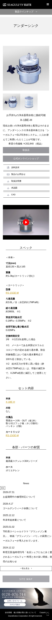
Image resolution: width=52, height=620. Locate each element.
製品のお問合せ (18, 174)
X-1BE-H (10, 402)
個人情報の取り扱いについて (25, 612)
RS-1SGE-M (12, 293)
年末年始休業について (14, 520)
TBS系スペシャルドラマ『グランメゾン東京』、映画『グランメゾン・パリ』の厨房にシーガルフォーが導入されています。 (27, 536)
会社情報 (8, 612)
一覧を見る (24, 568)
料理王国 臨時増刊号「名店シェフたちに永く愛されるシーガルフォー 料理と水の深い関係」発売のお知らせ (27, 557)
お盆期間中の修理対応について (19, 497)
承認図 (14, 188)
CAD (13, 194)
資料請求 (15, 167)
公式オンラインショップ (26, 158)
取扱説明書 (16, 181)
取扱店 (26, 150)
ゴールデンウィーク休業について (20, 508)
